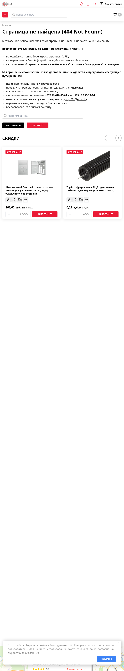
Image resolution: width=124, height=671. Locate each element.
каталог (37, 125)
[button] (108, 138)
